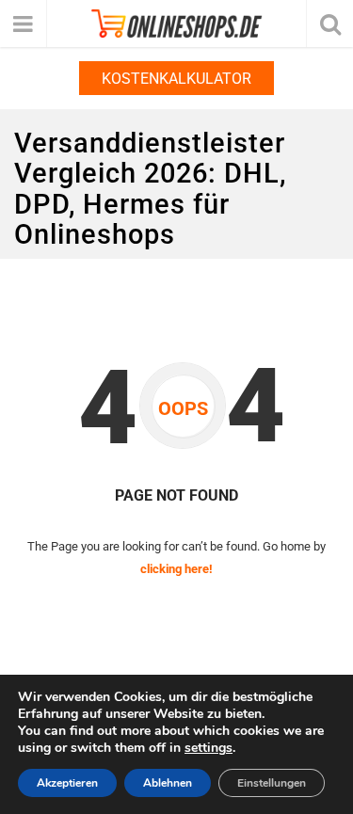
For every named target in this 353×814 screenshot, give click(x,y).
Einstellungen (271, 782)
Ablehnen (167, 782)
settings (209, 748)
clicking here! (176, 569)
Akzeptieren (67, 782)
